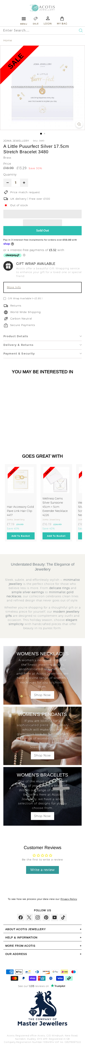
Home (7, 40)
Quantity (10, 174)
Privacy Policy (68, 899)
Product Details (15, 336)
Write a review (42, 870)
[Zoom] (79, 124)
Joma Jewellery (16, 140)
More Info (14, 287)
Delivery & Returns (18, 345)
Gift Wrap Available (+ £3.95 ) (25, 298)
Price (7, 163)
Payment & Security (19, 353)
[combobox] (34, 30)
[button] (42, 214)
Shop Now (42, 695)
